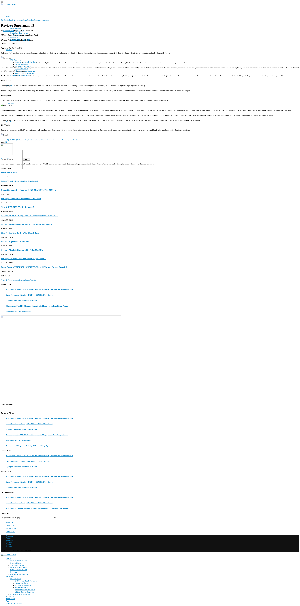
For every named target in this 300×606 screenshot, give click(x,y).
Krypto (27, 140)
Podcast (9, 601)
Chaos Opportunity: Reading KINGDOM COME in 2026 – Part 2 (29, 295)
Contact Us (10, 525)
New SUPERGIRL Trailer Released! (17, 207)
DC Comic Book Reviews (26, 581)
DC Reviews (15, 60)
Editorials (10, 596)
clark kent (4, 140)
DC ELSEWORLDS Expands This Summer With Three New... (29, 216)
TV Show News (17, 565)
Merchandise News (19, 33)
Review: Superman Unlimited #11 (16, 241)
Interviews (10, 103)
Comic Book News (18, 561)
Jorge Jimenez (19, 140)
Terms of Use (10, 532)
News (8, 16)
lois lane (33, 140)
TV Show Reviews (23, 585)
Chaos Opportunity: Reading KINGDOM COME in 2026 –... (28, 190)
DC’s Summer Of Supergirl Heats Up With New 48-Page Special (28, 446)
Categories (5, 518)
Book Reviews (21, 587)
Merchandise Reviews (25, 71)
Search (26, 159)
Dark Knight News (14, 603)
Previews (14, 37)
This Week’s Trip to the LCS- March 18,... (20, 233)
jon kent (11, 140)
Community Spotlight (20, 574)
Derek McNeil (8, 31)
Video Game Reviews (24, 73)
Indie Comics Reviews (20, 594)
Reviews (9, 576)
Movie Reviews (21, 583)
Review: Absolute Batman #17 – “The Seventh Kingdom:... (27, 224)
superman (68, 140)
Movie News (15, 28)
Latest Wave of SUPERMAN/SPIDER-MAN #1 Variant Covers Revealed (34, 267)
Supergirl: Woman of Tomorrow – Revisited (21, 198)
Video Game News (18, 570)
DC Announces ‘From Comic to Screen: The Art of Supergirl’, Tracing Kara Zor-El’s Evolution (39, 289)
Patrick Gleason (41, 140)
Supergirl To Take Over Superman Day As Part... (23, 258)
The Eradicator (77, 140)
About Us (9, 522)
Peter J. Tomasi (52, 140)
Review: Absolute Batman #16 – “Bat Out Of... (22, 250)
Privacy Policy (11, 528)
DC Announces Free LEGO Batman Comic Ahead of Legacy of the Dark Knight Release (37, 306)
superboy (61, 140)
